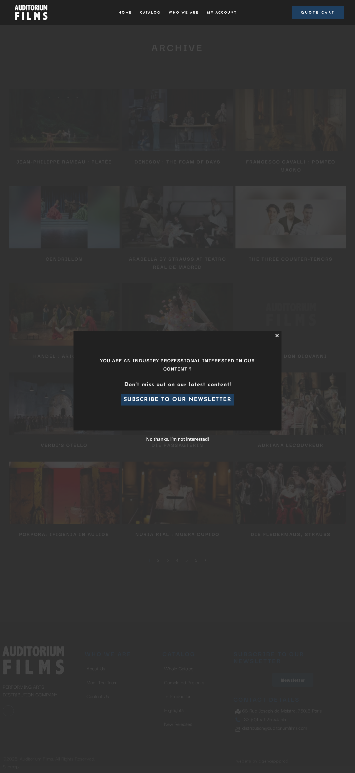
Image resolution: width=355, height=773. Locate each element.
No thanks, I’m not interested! (177, 439)
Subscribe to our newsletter (178, 399)
